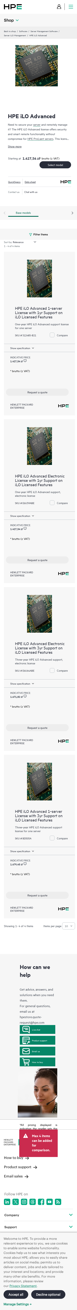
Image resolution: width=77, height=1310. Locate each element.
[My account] (59, 6)
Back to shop (10, 31)
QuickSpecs (14, 181)
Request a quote (37, 392)
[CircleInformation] (25, 360)
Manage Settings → (18, 1304)
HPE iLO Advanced (40, 827)
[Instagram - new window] (24, 1202)
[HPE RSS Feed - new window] (58, 1202)
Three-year (22, 659)
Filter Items (40, 234)
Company (11, 1215)
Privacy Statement (23, 1286)
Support (10, 1227)
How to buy (37, 1062)
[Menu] (71, 6)
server (36, 124)
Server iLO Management (15, 35)
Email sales (13, 1176)
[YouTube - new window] (49, 1202)
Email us (36, 1051)
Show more (15, 146)
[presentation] (72, 213)
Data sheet (30, 181)
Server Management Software (44, 31)
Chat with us (31, 192)
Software (23, 31)
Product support (39, 1040)
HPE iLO (34, 659)
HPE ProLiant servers (40, 138)
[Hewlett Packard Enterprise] (13, 6)
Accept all (15, 1294)
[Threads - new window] (32, 1202)
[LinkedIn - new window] (7, 1202)
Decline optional (48, 1294)
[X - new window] (15, 1202)
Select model (55, 165)
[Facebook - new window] (41, 1202)
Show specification (20, 348)
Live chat (36, 1029)
